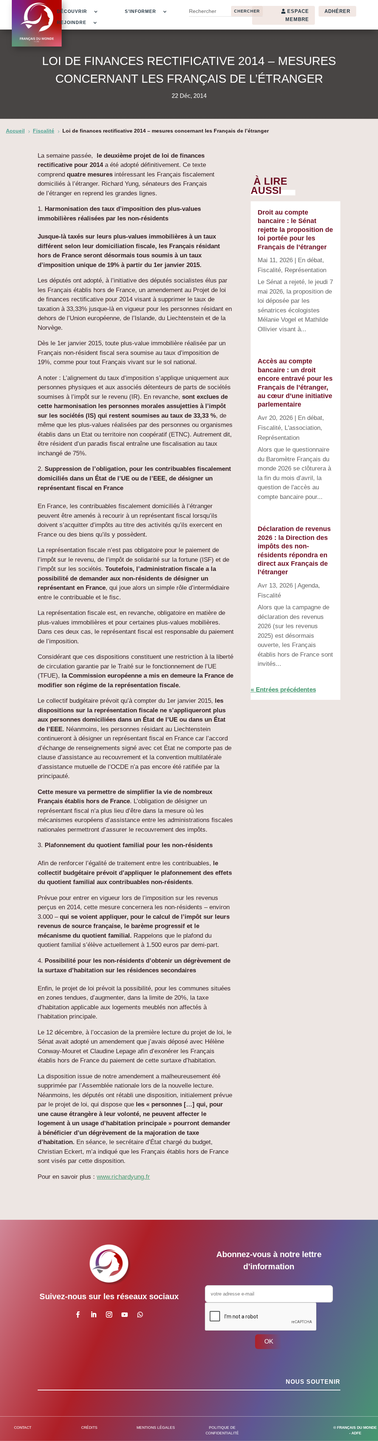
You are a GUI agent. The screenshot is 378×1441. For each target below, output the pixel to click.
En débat (310, 260)
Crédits (89, 1427)
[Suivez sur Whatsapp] (140, 1314)
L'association (302, 427)
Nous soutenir (313, 1382)
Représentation (305, 270)
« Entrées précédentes (283, 689)
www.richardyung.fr (123, 1176)
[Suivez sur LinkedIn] (93, 1314)
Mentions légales (156, 1427)
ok (268, 1341)
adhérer (337, 11)
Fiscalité (269, 270)
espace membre (297, 15)
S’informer (140, 11)
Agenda (308, 585)
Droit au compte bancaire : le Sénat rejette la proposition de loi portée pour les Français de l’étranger (295, 230)
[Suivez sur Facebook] (78, 1314)
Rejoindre (71, 22)
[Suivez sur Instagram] (109, 1314)
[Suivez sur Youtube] (124, 1314)
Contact (22, 1427)
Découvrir (72, 11)
